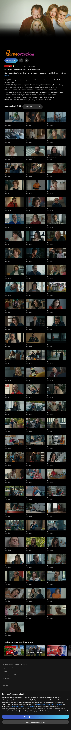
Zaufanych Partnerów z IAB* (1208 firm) (49, 704)
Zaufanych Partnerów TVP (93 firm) (22, 706)
